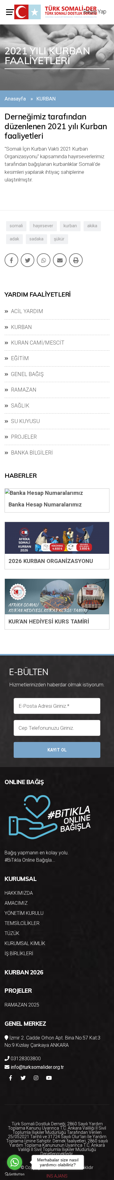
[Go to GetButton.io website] (14, 1174)
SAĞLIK (19, 406)
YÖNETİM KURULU (24, 913)
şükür (59, 239)
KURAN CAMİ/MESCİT (37, 343)
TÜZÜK (12, 933)
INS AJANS (57, 1176)
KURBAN (21, 327)
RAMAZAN (23, 390)
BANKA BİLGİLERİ (31, 453)
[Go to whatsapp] (14, 1162)
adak (14, 239)
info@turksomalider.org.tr (37, 1067)
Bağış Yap (94, 11)
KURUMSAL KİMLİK (25, 943)
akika (92, 225)
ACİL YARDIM (26, 311)
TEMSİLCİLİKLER (22, 923)
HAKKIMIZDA (19, 893)
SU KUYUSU (25, 421)
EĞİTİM (19, 358)
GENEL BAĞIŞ (26, 374)
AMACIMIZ (16, 903)
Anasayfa (15, 99)
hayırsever (43, 225)
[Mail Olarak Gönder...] (60, 260)
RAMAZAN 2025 (22, 1005)
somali (16, 225)
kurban (70, 225)
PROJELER (23, 437)
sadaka (36, 239)
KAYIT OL (57, 749)
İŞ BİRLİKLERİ (19, 953)
